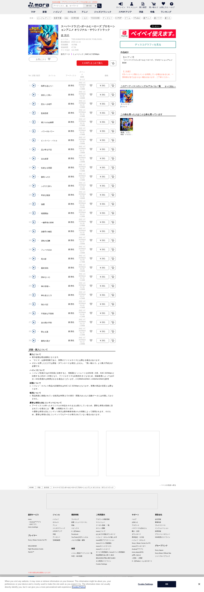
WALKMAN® (32, 546)
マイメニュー (132, 7)
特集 (152, 12)
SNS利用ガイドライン (162, 537)
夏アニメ (147, 18)
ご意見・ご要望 (137, 558)
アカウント (135, 525)
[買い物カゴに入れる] (113, 63)
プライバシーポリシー (162, 534)
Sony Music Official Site (163, 553)
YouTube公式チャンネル (79, 537)
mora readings (33, 527)
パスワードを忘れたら (139, 528)
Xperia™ (31, 552)
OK (166, 584)
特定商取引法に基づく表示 (105, 555)
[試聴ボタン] (34, 85)
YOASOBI (95, 18)
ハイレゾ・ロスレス (138, 540)
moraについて (100, 531)
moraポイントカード (103, 549)
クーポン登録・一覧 (102, 525)
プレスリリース (160, 525)
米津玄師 (75, 18)
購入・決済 (135, 531)
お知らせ (135, 522)
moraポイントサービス (103, 546)
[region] (102, 584)
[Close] (199, 584)
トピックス (75, 528)
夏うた (168, 18)
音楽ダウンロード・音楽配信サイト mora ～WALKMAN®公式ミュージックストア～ (39, 5)
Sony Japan (159, 550)
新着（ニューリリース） (79, 522)
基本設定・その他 (138, 537)
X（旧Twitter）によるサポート (142, 561)
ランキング (166, 12)
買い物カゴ (153, 7)
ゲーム (128, 18)
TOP (33, 12)
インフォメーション (161, 528)
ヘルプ (172, 7)
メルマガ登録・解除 (78, 540)
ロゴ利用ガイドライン (103, 561)
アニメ (85, 12)
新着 (45, 12)
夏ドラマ (158, 18)
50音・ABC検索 (76, 556)
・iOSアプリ (32, 524)
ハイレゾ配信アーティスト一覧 (81, 553)
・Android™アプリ (34, 522)
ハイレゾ (57, 12)
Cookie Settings (101, 564)
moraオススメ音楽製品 (103, 543)
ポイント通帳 (100, 528)
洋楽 (141, 12)
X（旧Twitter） (76, 531)
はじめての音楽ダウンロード (105, 534)
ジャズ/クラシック (102, 12)
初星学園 (58, 18)
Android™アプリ (137, 549)
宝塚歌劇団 (56, 540)
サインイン (120, 7)
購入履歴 (143, 7)
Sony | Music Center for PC (37, 540)
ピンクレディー (44, 18)
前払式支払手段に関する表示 (105, 558)
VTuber (137, 18)
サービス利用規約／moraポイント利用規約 (110, 552)
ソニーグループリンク (162, 556)
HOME (31, 487)
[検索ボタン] (99, 6)
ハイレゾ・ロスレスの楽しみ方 (106, 537)
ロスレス (72, 12)
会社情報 (158, 519)
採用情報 (158, 531)
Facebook (74, 534)
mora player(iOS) (137, 552)
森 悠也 (65, 35)
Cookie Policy (78, 587)
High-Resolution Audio (35, 549)
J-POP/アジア (125, 12)
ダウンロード (136, 534)
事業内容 (158, 522)
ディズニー (107, 18)
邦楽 (38, 487)
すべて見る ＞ (170, 86)
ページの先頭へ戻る (168, 485)
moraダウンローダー (139, 546)
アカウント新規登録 (102, 519)
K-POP (118, 18)
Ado (66, 18)
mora (30, 519)
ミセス (85, 18)
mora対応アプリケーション (105, 540)
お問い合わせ (136, 555)
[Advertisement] (72, 453)
